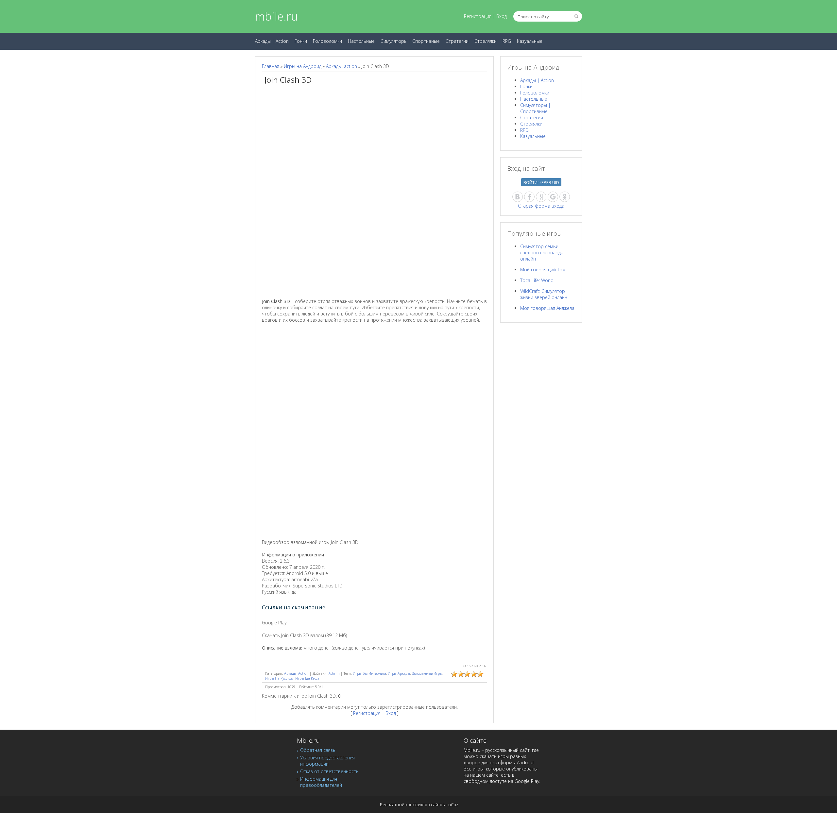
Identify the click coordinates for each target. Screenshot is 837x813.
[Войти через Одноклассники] (565, 197)
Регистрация (477, 16)
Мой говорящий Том (543, 269)
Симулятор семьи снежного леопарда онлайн (541, 252)
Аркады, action (341, 66)
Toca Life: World (537, 280)
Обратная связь (317, 750)
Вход (501, 16)
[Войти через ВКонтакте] (517, 197)
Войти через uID (541, 182)
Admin (334, 673)
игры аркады (399, 673)
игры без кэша (307, 678)
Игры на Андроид (302, 66)
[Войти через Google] (553, 197)
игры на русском (279, 678)
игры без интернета (369, 673)
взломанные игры (427, 673)
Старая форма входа (541, 206)
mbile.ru (276, 16)
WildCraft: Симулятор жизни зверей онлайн (543, 294)
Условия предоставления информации (327, 760)
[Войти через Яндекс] (541, 197)
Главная (270, 66)
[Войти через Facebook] (529, 197)
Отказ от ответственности (329, 771)
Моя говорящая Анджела (547, 308)
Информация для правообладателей (321, 782)
